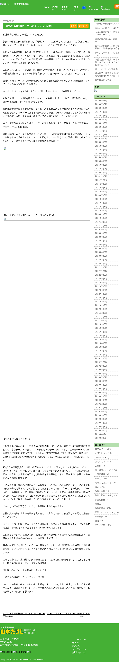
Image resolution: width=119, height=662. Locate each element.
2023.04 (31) (101, 252)
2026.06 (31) (101, 108)
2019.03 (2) (100, 438)
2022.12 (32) (101, 267)
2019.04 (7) (100, 434)
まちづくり (83, 26)
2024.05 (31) (101, 203)
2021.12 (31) (101, 313)
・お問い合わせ (78, 652)
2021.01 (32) (101, 354)
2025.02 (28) (101, 169)
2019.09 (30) (101, 415)
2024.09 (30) (101, 188)
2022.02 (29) (101, 305)
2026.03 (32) (101, 119)
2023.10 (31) (101, 229)
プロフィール (66, 8)
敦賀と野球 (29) (102, 491)
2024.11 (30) (101, 180)
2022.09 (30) (101, 279)
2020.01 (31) (101, 400)
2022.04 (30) (101, 298)
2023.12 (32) (101, 222)
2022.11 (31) (101, 271)
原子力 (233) (101, 478)
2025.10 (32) (101, 138)
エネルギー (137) (103, 449)
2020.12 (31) (101, 358)
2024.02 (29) (101, 214)
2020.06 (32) (101, 381)
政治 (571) (100, 487)
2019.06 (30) (101, 427)
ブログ (76, 8)
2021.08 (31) (101, 328)
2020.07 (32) (101, 377)
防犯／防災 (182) (103, 525)
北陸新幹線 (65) (102, 474)
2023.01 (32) (101, 263)
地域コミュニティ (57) (105, 483)
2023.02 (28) (101, 260)
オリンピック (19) (103, 453)
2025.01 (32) (101, 172)
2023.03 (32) (101, 256)
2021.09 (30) (101, 324)
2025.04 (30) (101, 161)
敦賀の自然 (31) (102, 500)
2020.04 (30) (101, 389)
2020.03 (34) (101, 392)
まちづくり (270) (103, 462)
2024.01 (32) (101, 218)
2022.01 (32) (101, 309)
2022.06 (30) (101, 290)
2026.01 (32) (101, 127)
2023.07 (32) (101, 241)
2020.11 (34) (101, 362)
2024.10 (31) (101, 184)
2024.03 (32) (101, 210)
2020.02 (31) (101, 396)
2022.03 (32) (101, 301)
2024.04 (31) (101, 207)
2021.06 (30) (101, 336)
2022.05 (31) (101, 294)
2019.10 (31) (101, 411)
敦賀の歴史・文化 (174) (106, 495)
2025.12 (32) (101, 131)
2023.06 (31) (101, 244)
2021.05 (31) (101, 339)
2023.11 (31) (101, 226)
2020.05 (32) (101, 385)
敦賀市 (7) (99, 504)
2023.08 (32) (101, 237)
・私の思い (75, 646)
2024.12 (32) (101, 176)
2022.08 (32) (101, 282)
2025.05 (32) (101, 157)
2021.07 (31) (101, 332)
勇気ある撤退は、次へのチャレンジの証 (29, 26)
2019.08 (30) (101, 419)
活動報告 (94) (101, 517)
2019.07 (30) (101, 423)
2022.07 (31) (101, 286)
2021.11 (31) (101, 317)
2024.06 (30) (101, 199)
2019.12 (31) (101, 404)
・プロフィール (78, 649)
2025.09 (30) (101, 142)
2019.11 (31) (101, 408)
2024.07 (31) (101, 195)
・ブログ (74, 643)
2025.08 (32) (101, 146)
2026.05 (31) (101, 112)
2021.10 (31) (101, 320)
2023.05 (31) (101, 248)
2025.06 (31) (101, 153)
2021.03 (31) (101, 347)
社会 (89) (99, 521)
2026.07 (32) (101, 104)
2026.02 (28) (101, 123)
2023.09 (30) (101, 233)
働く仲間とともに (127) (106, 470)
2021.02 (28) (101, 351)
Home (46, 7)
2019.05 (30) (101, 430)
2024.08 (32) (101, 191)
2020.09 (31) (101, 370)
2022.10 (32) (101, 275)
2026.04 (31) (101, 116)
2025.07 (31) (101, 150)
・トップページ (78, 640)
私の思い (55, 8)
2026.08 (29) (101, 100)
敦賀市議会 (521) (103, 508)
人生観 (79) (100, 466)
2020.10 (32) (101, 366)
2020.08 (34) (101, 373)
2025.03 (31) (101, 165)
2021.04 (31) (101, 343)
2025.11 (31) (101, 134)
